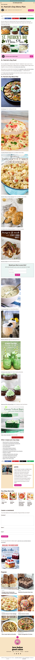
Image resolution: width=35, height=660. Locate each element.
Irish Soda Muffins (6, 446)
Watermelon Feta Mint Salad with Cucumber (22, 504)
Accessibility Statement (18, 657)
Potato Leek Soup (4, 309)
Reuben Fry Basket (7, 452)
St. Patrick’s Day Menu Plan (19, 66)
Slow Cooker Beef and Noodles (9, 634)
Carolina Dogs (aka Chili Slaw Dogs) (29, 504)
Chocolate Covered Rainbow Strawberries (11, 443)
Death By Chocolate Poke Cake (25, 592)
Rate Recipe (31, 10)
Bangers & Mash (4, 261)
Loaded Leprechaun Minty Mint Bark (10, 454)
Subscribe (26, 651)
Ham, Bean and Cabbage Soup (9, 457)
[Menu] (34, 3)
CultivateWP (24, 658)
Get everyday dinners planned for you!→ (17, 0)
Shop (13, 651)
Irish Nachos (3, 109)
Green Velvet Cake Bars (6, 434)
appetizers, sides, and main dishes (26, 69)
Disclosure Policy (30, 15)
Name (2, 527)
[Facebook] (19, 654)
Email (2, 531)
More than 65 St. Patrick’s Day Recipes (11, 442)
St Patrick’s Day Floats (5, 372)
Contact (21, 651)
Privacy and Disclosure (25, 657)
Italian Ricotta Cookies (23, 613)
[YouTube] (16, 654)
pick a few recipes (18, 70)
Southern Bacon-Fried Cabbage (7, 196)
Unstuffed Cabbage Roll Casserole (10, 455)
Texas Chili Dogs (4, 503)
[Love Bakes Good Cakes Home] (17, 2)
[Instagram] (14, 654)
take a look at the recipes (8, 72)
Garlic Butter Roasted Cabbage (9, 448)
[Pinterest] (21, 654)
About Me (17, 651)
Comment (3, 515)
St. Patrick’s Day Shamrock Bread (8, 229)
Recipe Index (5, 4)
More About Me (18, 485)
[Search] (1, 3)
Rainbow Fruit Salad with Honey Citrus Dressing (12, 451)
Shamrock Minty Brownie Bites (7, 404)
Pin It (31, 56)
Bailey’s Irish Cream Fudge (8, 458)
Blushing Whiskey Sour (5, 339)
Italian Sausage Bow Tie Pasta (25, 634)
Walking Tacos (12, 503)
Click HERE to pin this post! (17, 437)
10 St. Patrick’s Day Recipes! (8, 445)
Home (2, 4)
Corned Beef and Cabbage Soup (9, 449)
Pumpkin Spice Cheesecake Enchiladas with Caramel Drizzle (9, 593)
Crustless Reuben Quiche (6, 152)
